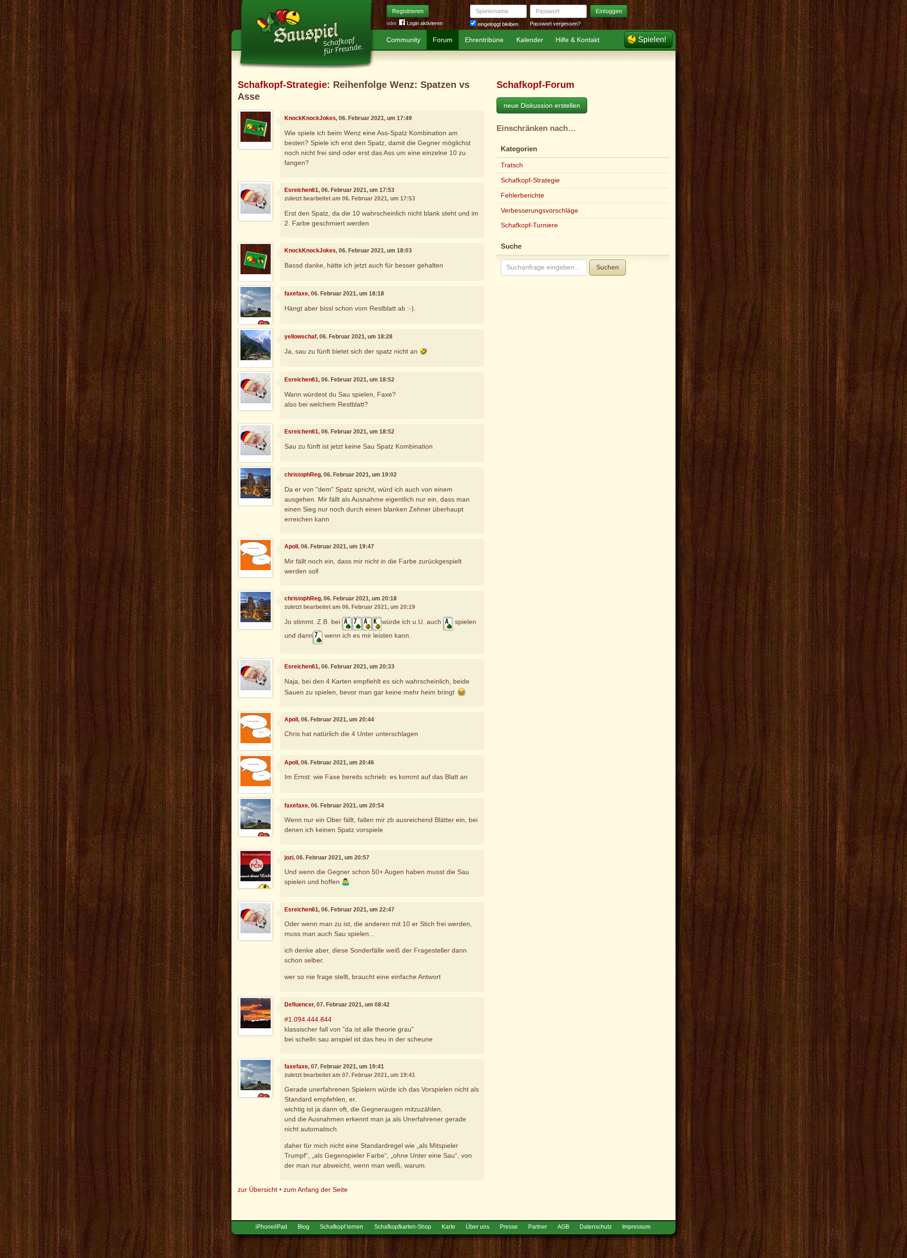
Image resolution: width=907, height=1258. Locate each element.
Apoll (291, 546)
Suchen (607, 267)
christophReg (302, 474)
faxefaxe (296, 293)
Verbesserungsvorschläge (539, 210)
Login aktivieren (425, 23)
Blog (303, 1226)
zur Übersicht (257, 1189)
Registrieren (408, 11)
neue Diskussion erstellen (542, 105)
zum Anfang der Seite (315, 1189)
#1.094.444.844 (308, 1019)
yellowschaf (300, 336)
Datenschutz (596, 1226)
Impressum (636, 1226)
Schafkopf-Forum (535, 84)
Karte (448, 1226)
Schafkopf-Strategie (282, 84)
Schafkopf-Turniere (529, 225)
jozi (288, 857)
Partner (537, 1226)
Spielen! (652, 39)
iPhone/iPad (271, 1226)
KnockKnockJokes (310, 118)
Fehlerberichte (522, 195)
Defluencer (299, 1004)
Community (403, 39)
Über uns (477, 1226)
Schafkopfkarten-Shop (402, 1226)
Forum (443, 39)
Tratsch (512, 165)
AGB (563, 1226)
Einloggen (609, 11)
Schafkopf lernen (341, 1226)
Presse (509, 1226)
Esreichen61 (301, 190)
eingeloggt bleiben (497, 24)
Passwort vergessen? (555, 23)
